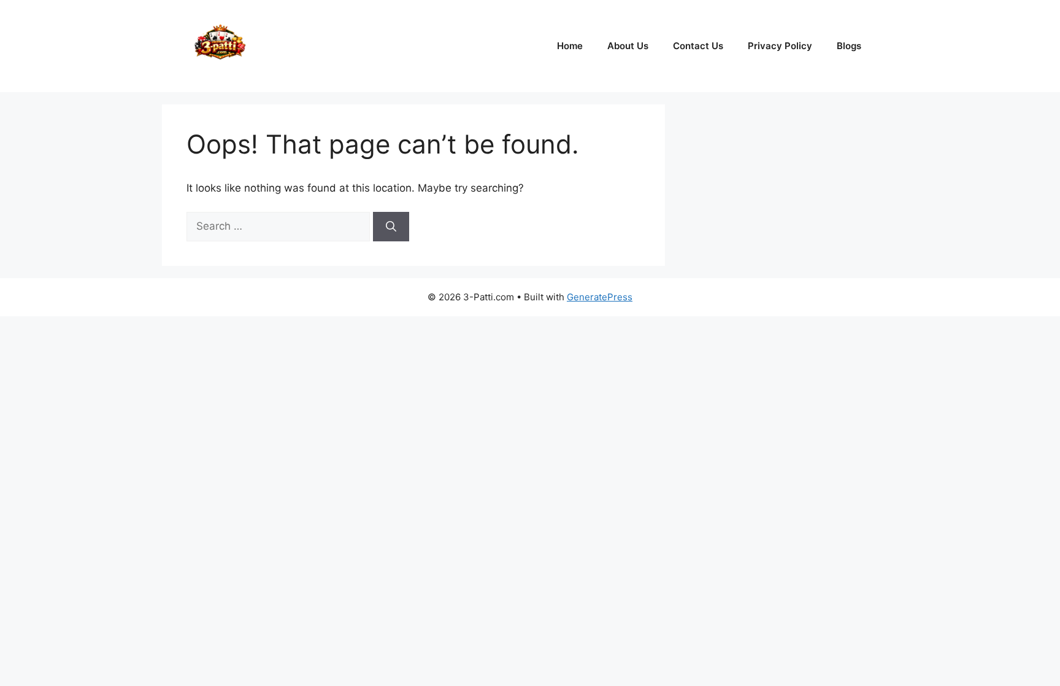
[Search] (391, 226)
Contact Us (698, 46)
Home (570, 46)
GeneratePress (599, 297)
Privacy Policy (780, 46)
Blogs (849, 46)
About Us (627, 46)
